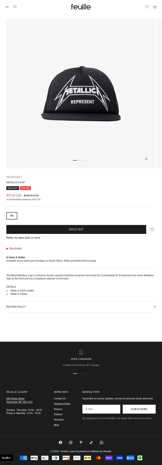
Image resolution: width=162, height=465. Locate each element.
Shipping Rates (62, 404)
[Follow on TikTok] (91, 442)
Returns (58, 409)
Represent (14, 177)
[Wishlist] (147, 6)
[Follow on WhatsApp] (102, 442)
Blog (56, 425)
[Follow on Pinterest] (81, 442)
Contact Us (60, 398)
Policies (58, 414)
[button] (6, 458)
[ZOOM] (146, 159)
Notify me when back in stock (23, 237)
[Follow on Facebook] (60, 442)
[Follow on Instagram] (71, 442)
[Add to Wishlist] (152, 229)
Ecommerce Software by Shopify (93, 451)
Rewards (59, 419)
